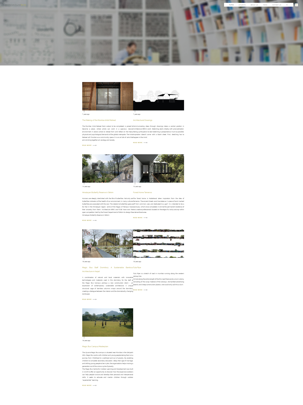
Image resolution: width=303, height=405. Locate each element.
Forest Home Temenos (142, 192)
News (265, 5)
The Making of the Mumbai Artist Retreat (99, 120)
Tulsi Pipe (137, 267)
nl (287, 5)
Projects (242, 5)
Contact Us (276, 5)
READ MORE (87, 145)
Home (231, 5)
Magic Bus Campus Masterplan (95, 346)
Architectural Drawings (142, 120)
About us (254, 5)
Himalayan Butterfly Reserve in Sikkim (97, 192)
